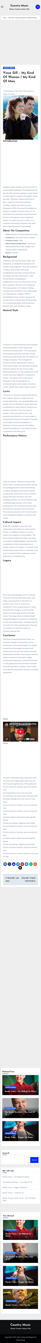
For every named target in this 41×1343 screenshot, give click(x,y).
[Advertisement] (20, 43)
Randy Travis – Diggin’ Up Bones (19, 1137)
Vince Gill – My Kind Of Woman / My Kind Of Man (19, 77)
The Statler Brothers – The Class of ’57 (17, 1182)
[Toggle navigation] (2, 7)
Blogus (31, 1337)
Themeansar (20, 1340)
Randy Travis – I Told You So (13, 1193)
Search (5, 1153)
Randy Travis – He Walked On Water (20, 1091)
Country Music (19, 5)
